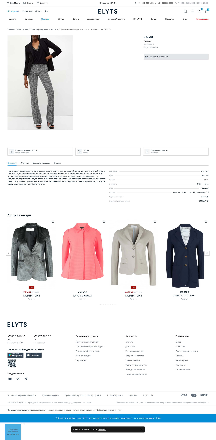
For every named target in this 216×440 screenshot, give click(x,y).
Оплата (129, 342)
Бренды (29, 19)
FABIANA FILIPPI (31, 296)
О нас (178, 342)
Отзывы (179, 355)
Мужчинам (27, 11)
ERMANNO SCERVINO (184, 295)
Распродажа (202, 19)
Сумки (75, 19)
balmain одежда (115, 410)
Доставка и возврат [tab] (41, 163)
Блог (184, 19)
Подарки (169, 19)
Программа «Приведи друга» (90, 346)
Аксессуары (93, 19)
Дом (46, 11)
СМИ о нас (181, 346)
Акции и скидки (83, 355)
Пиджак (31, 299)
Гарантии (133, 395)
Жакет (82, 299)
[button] (8, 253)
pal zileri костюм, (100, 410)
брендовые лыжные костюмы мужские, (75, 410)
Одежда (45, 19)
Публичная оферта (50, 395)
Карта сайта (148, 395)
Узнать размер (133, 360)
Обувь (61, 19)
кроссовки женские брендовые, (44, 410)
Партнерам (81, 360)
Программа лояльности (87, 342)
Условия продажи (115, 395)
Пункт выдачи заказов (187, 351)
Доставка (130, 346)
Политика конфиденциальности (22, 395)
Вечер (153, 19)
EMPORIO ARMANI (82, 296)
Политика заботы (184, 369)
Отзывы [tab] (57, 163)
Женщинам (13, 11)
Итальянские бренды (136, 374)
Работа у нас (182, 360)
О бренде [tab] (24, 163)
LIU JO (205, 180)
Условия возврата (134, 351)
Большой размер (116, 19)
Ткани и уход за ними (136, 365)
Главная (12, 29)
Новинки (12, 19)
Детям (38, 11)
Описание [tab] (12, 163)
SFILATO (137, 19)
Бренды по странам (135, 369)
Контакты (180, 365)
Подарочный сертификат (88, 351)
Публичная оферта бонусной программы (83, 395)
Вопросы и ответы (135, 355)
